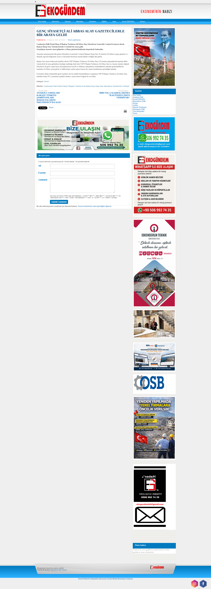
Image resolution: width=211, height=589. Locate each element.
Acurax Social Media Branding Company (117, 579)
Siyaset (67, 22)
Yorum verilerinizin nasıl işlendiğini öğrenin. (95, 206)
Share (51, 107)
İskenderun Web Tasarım (59, 570)
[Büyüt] (172, 313)
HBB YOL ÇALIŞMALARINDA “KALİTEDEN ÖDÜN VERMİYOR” (114, 94)
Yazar (135, 113)
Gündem (92, 22)
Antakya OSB (138, 97)
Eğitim (104, 22)
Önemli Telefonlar (140, 107)
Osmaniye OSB (139, 109)
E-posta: (42, 173)
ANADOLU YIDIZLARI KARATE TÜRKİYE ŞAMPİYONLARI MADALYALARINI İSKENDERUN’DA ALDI (49, 97)
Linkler (135, 105)
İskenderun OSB (139, 101)
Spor (114, 22)
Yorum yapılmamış (74, 40)
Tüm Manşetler (138, 111)
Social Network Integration (88, 579)
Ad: (39, 166)
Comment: (43, 180)
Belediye (79, 22)
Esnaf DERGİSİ (128, 22)
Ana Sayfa (42, 22)
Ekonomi (55, 22)
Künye (142, 22)
